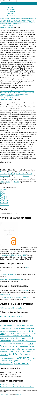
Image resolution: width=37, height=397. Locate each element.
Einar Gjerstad (12, 336)
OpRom (7, 182)
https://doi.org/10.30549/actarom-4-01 (13, 255)
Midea (20, 349)
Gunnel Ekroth (27, 338)
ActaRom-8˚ (28, 174)
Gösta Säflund (5, 341)
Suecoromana (4, 176)
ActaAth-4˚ (3, 174)
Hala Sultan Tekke (19, 340)
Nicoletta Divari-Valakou (16, 351)
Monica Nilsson (27, 349)
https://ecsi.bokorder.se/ (8, 274)
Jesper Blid (11, 343)
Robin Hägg (22, 358)
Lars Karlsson (30, 346)
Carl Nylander (9, 334)
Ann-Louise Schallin (18, 325)
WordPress (19, 394)
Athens (2, 172)
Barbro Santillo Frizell (5, 331)
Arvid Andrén (24, 328)
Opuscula (10, 8)
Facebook (3, 316)
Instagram (11, 316)
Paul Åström (16, 354)
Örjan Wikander (19, 363)
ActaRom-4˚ (20, 174)
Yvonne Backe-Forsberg (28, 360)
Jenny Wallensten (4, 343)
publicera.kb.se (5, 294)
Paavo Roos (4, 355)
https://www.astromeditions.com (11, 280)
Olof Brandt (29, 352)
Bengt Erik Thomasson (20, 331)
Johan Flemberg (19, 343)
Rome (10, 172)
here (27, 267)
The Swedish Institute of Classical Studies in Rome (17, 387)
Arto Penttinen (14, 328)
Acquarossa (5, 325)
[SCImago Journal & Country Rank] (12, 308)
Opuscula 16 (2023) (6, 25)
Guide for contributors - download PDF (13, 297)
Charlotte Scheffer (20, 333)
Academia (20, 316)
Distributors (11, 13)
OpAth (2, 182)
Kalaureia (26, 343)
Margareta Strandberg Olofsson (8, 349)
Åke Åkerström (5, 364)
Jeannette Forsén (31, 341)
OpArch (16, 182)
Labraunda (19, 346)
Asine (32, 328)
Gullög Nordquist (13, 338)
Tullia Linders (19, 361)
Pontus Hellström (10, 358)
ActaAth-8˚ (11, 174)
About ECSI (11, 15)
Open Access (3, 27)
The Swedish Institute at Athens (10, 385)
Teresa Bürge (12, 361)
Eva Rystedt (22, 336)
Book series (11, 9)
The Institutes (12, 11)
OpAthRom (3, 189)
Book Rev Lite (4, 394)
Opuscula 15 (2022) (6, 98)
